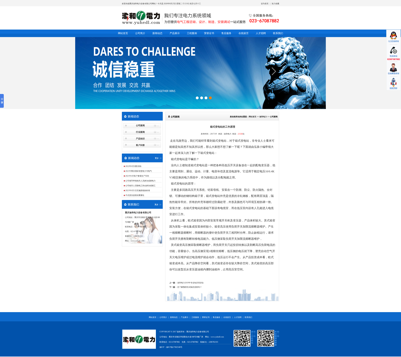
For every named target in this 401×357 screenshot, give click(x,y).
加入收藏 (275, 4)
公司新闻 (140, 125)
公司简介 (140, 33)
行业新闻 (140, 132)
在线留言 (244, 33)
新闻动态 (157, 33)
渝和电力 (263, 117)
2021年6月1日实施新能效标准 (137, 190)
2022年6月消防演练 (133, 166)
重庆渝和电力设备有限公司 (140, 4)
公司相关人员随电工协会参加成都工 (140, 186)
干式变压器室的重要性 (134, 195)
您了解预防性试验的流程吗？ (189, 287)
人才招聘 (261, 33)
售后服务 (226, 33)
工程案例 (192, 33)
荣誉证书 (209, 33)
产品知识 (140, 138)
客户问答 (140, 145)
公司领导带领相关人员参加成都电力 (140, 181)
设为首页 (264, 4)
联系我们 (278, 33)
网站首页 (123, 33)
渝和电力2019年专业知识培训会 (190, 283)
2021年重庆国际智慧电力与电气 (138, 171)
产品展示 (175, 33)
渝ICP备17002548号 (174, 347)
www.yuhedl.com (137, 241)
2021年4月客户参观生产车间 (137, 176)
